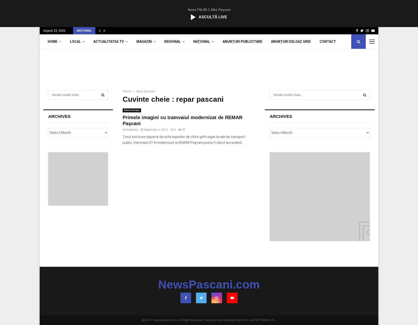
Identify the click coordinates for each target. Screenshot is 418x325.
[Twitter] (201, 298)
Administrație (132, 110)
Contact (328, 41)
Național (201, 41)
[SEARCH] (103, 95)
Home (52, 41)
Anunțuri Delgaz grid (291, 41)
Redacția (132, 129)
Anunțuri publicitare (242, 41)
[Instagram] (216, 298)
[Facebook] (185, 298)
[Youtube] (232, 298)
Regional (172, 41)
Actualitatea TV (108, 41)
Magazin (144, 41)
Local (75, 41)
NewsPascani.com (209, 284)
